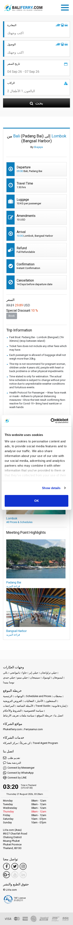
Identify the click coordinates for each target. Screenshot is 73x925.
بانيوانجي (15, 672)
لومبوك (46, 677)
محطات (57, 696)
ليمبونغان (58, 677)
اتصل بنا (58, 715)
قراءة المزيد (13, 586)
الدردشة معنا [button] (14, 762)
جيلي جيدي (9, 677)
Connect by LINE (17, 777)
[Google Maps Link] (6, 874)
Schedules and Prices (38, 696)
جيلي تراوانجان (48, 672)
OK (36, 500)
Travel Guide (42, 705)
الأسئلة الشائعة (25, 705)
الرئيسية (7, 696)
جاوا (24, 672)
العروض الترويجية (12, 700)
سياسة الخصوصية (33, 710)
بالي (5, 672)
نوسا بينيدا (8, 682)
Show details (51, 488)
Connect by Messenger (21, 767)
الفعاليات (29, 700)
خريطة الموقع (44, 715)
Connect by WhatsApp (20, 772)
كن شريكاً (25, 743)
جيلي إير (33, 672)
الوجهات (19, 696)
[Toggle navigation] (66, 7)
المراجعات (9, 705)
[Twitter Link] (14, 866)
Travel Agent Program (45, 743)
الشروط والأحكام (12, 710)
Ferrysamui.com (33, 729)
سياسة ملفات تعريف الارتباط (18, 715)
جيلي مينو (22, 677)
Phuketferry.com (12, 729)
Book (12, 315)
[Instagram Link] (23, 866)
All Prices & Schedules (19, 522)
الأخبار (39, 700)
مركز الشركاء (10, 743)
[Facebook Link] (6, 866)
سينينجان (35, 677)
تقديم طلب (13, 757)
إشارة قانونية (59, 705)
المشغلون (51, 700)
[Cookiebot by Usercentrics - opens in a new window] (51, 420)
